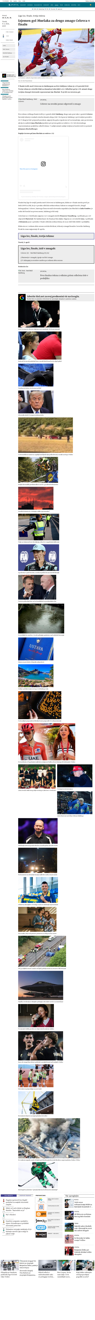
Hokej (56, 5)
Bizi (11, 1)
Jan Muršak (6, 56)
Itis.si (20, 1)
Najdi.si (15, 1)
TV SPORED (6, 1)
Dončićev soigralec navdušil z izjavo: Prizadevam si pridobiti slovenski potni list (17, 1223)
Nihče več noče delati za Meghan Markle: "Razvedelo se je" (18, 1209)
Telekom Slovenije (89, 1)
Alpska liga (41, 9)
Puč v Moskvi (11, 1215)
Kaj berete (9, 1195)
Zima (52, 5)
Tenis (61, 5)
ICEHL (35, 9)
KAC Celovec (6, 49)
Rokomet (46, 5)
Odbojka (67, 5)
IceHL (4, 45)
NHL (47, 9)
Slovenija (53, 9)
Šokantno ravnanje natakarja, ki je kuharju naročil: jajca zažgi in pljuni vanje (18, 1231)
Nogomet (23, 5)
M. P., (4, 18)
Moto (79, 5)
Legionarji (59, 9)
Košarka (30, 5)
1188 (23, 1)
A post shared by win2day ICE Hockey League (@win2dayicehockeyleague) (43, 196)
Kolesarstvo (38, 5)
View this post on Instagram (28, 169)
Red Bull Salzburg (7, 53)
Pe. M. (9, 18)
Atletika (73, 5)
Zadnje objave (25, 1195)
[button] (3, 5)
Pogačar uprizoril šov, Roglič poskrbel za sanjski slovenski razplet (17, 1202)
